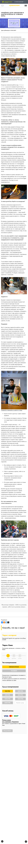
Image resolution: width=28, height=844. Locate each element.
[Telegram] (6, 622)
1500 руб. (20, 699)
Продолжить (7, 731)
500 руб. (20, 695)
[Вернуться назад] (2, 841)
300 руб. (7, 695)
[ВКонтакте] (2, 622)
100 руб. (7, 691)
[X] (8, 622)
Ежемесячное (14, 667)
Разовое (14, 671)
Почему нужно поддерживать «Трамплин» (10, 721)
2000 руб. (7, 703)
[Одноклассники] (4, 622)
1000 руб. (8, 699)
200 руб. (20, 691)
